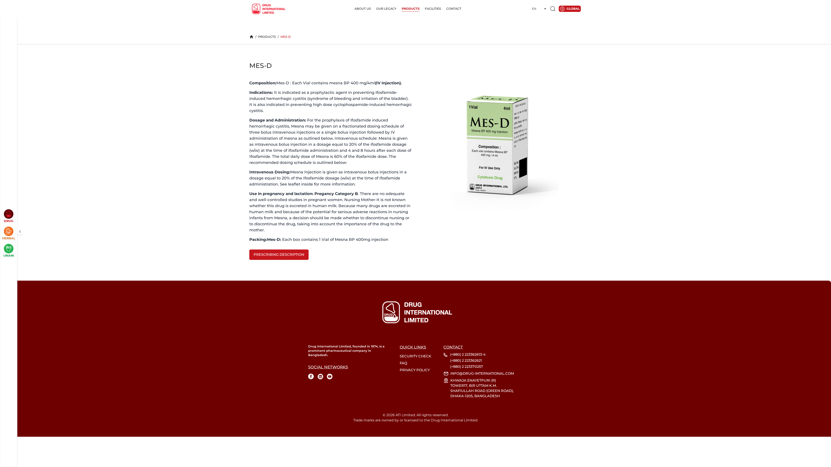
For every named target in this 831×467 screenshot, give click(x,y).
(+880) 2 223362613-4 (468, 354)
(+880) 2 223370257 (466, 367)
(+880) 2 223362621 (466, 360)
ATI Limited (405, 415)
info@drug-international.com (482, 373)
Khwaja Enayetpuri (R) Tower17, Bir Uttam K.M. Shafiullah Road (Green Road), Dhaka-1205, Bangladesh (482, 388)
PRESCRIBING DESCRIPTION (279, 255)
